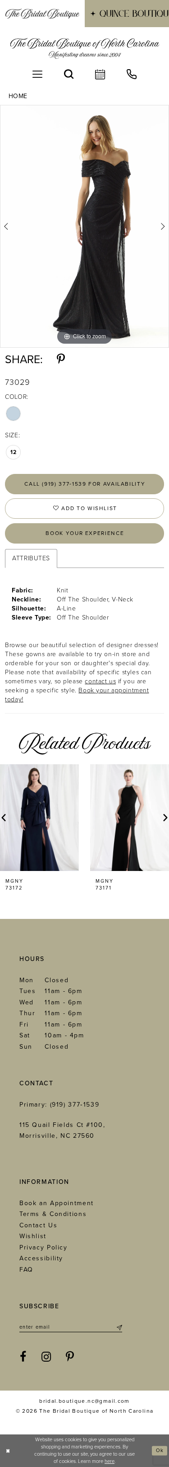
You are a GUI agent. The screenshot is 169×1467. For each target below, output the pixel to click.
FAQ (26, 1269)
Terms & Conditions (53, 1214)
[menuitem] (42, 13)
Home (18, 96)
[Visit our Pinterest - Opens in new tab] (70, 1357)
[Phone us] (131, 74)
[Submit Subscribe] (118, 1327)
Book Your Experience (85, 533)
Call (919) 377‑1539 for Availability (84, 484)
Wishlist (32, 1236)
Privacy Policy (43, 1247)
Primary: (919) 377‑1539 (59, 1104)
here (109, 1461)
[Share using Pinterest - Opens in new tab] (60, 359)
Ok (160, 1450)
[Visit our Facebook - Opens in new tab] (23, 1357)
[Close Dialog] (8, 1451)
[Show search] (68, 74)
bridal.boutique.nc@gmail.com (84, 1401)
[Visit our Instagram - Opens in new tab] (46, 1357)
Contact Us (38, 1225)
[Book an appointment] (100, 74)
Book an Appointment (56, 1203)
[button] (37, 74)
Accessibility (41, 1258)
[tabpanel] (84, 226)
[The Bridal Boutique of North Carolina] (84, 48)
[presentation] (39, 817)
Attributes (31, 558)
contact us (100, 681)
